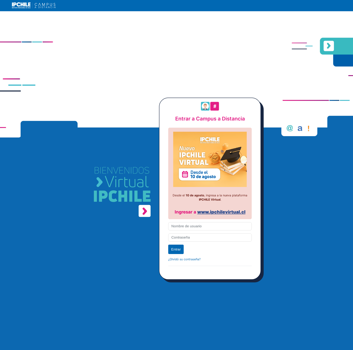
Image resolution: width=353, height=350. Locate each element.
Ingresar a (186, 212)
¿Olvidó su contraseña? (184, 259)
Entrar (176, 249)
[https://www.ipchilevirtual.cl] (210, 185)
